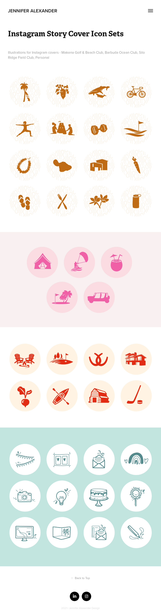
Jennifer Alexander (32, 10)
